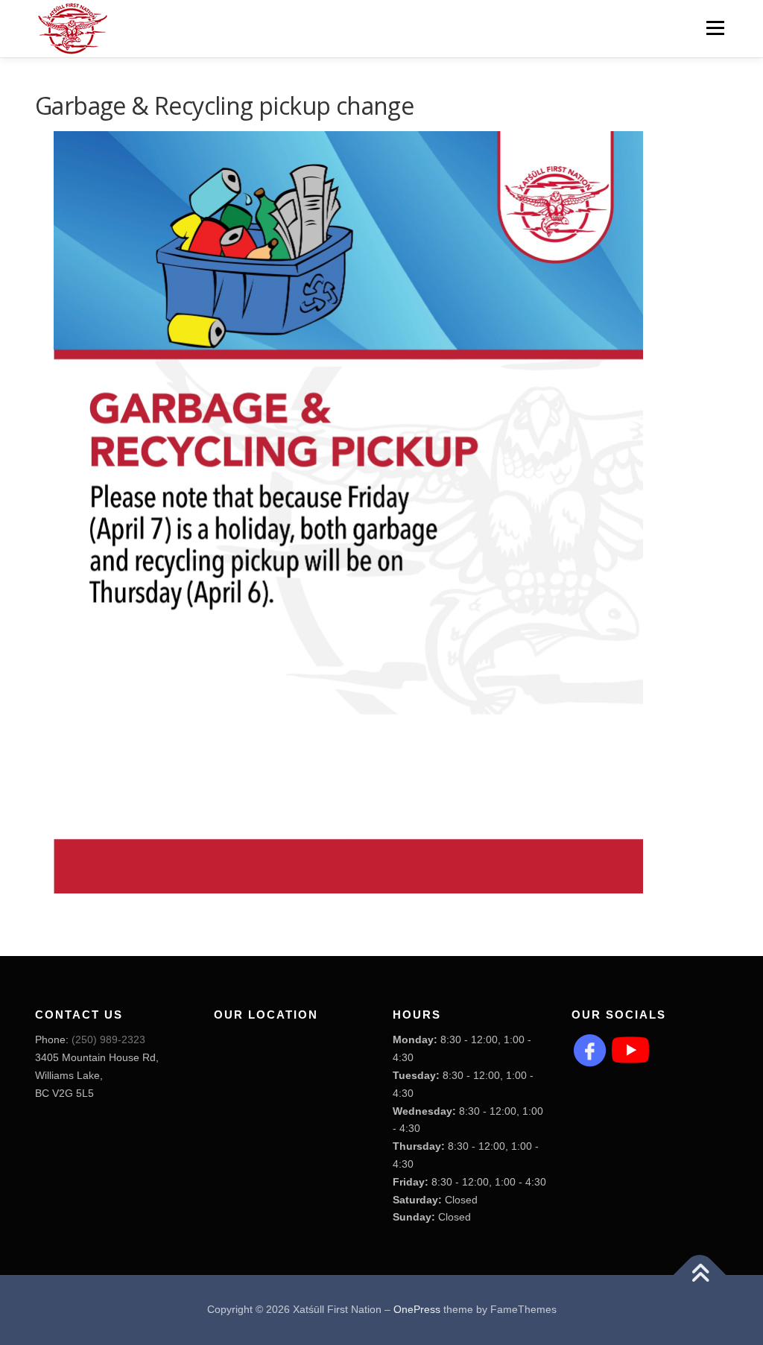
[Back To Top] (700, 1275)
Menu (715, 28)
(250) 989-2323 (108, 1039)
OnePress (416, 1309)
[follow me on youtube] (630, 1049)
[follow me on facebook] (590, 1049)
